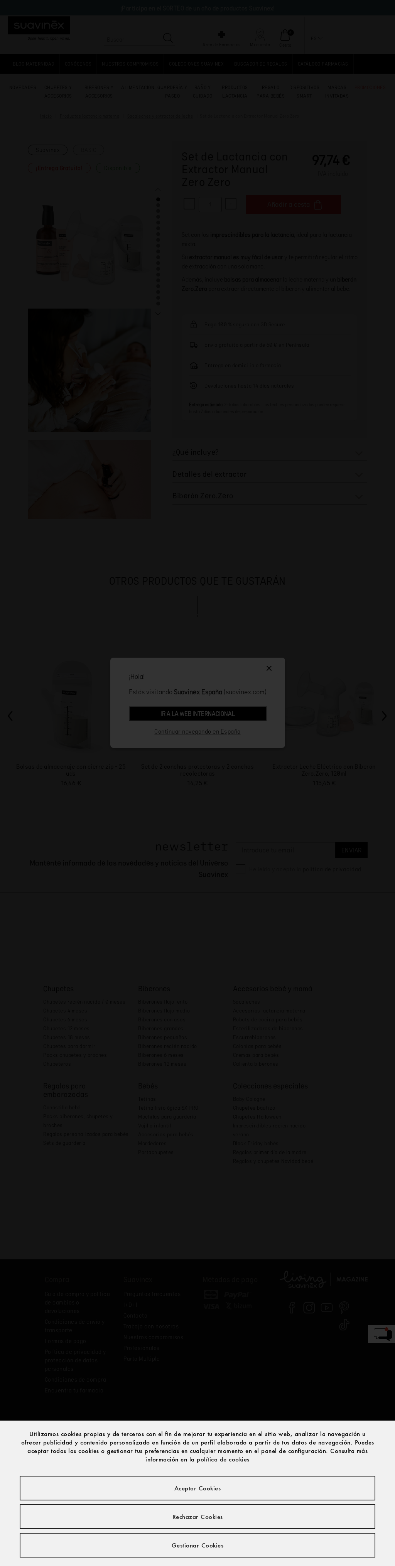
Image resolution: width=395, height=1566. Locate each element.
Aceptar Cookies (197, 1488)
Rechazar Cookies (197, 1516)
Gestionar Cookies (198, 1545)
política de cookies (223, 1459)
